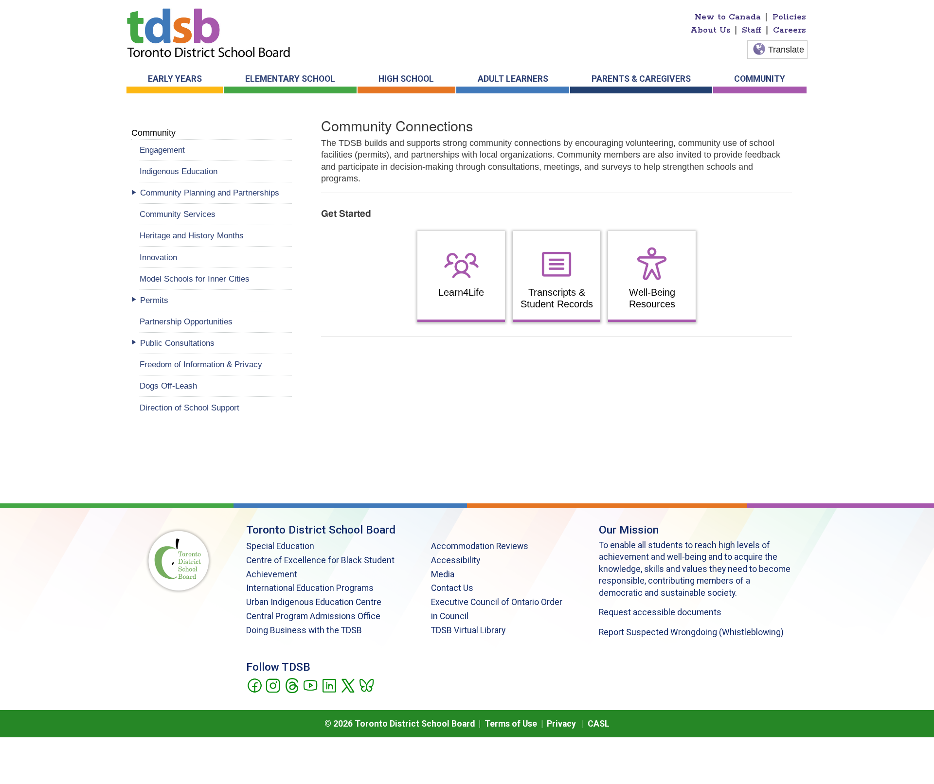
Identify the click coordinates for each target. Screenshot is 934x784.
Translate (786, 49)
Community (759, 79)
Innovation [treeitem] (158, 257)
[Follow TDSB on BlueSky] (366, 685)
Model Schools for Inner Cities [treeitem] (195, 279)
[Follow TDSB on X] (348, 685)
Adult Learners (513, 79)
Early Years (175, 79)
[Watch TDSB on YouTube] (310, 685)
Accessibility (455, 560)
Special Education (280, 546)
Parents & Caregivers (641, 79)
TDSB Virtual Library (468, 630)
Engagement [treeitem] (162, 150)
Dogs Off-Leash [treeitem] (168, 386)
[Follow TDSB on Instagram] (273, 685)
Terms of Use (511, 724)
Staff (751, 30)
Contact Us (452, 588)
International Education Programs (310, 588)
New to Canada (728, 17)
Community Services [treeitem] (178, 214)
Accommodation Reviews (479, 546)
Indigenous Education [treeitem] (178, 171)
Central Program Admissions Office (313, 616)
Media (442, 574)
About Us (710, 30)
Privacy (561, 724)
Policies (789, 17)
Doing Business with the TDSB (304, 630)
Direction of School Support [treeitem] (189, 407)
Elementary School (290, 79)
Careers (789, 30)
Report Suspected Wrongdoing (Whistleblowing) (691, 632)
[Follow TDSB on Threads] (292, 685)
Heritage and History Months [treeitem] (192, 235)
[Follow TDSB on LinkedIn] (329, 685)
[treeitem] (216, 192)
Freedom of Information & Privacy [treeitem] (201, 364)
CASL (599, 724)
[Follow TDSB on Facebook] (254, 685)
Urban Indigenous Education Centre (313, 602)
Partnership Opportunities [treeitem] (186, 321)
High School (406, 79)
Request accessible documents (660, 612)
